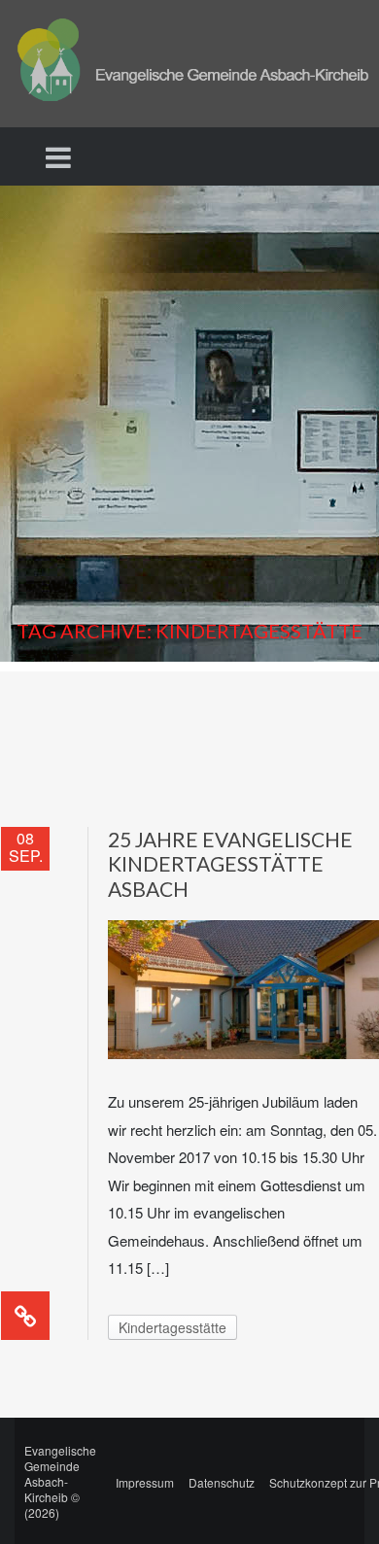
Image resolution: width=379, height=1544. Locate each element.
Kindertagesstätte (172, 1327)
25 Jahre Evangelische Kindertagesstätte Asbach (230, 864)
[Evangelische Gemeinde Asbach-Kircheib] (189, 62)
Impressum (145, 1482)
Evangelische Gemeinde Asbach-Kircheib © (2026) (60, 1481)
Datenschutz (222, 1482)
